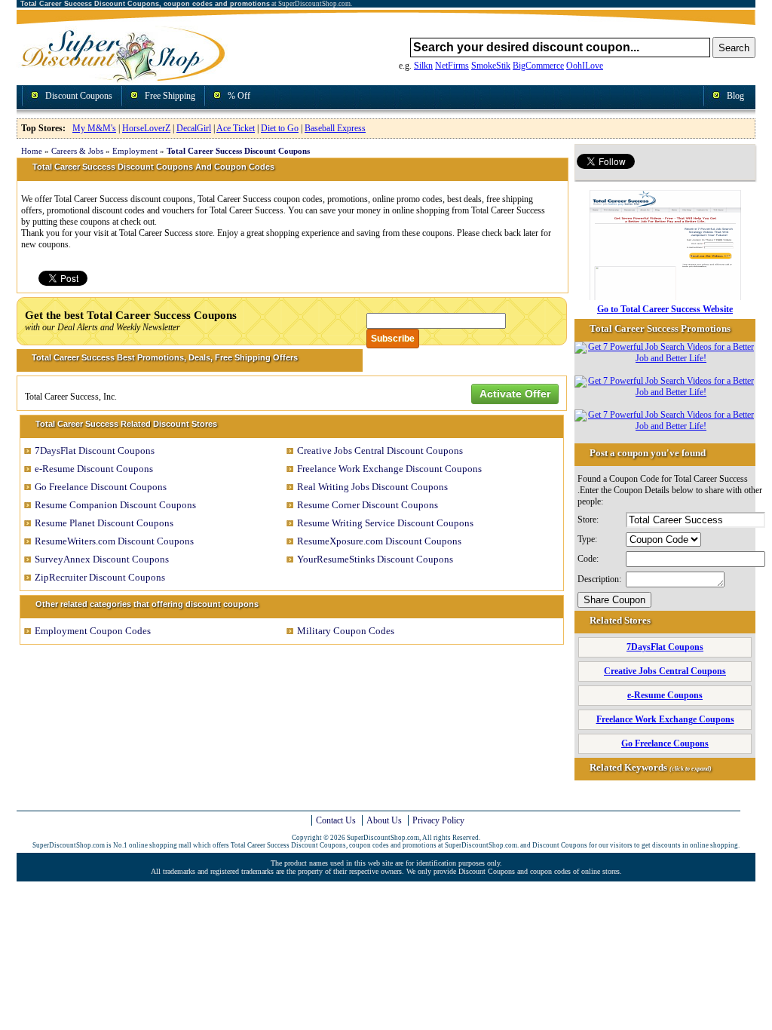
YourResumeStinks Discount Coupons (375, 559)
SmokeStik (490, 65)
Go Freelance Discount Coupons (101, 486)
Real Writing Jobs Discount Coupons (372, 486)
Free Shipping (170, 95)
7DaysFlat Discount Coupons (95, 450)
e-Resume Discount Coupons (94, 468)
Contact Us (336, 820)
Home (31, 150)
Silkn (423, 65)
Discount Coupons (78, 95)
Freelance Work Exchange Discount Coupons (389, 468)
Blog (735, 95)
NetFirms (452, 65)
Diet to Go (280, 128)
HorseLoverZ (146, 128)
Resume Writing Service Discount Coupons (385, 523)
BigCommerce (538, 65)
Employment (135, 150)
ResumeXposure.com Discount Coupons (379, 541)
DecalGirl (193, 128)
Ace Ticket (235, 128)
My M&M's (94, 128)
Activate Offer (514, 394)
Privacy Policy (438, 820)
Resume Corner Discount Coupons (367, 504)
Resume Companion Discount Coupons (115, 504)
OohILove (584, 65)
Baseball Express (335, 128)
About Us (384, 820)
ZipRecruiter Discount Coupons (100, 577)
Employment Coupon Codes (93, 630)
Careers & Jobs (77, 150)
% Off (239, 95)
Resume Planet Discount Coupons (104, 523)
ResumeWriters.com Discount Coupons (114, 541)
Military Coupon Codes (345, 630)
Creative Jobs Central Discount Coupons (380, 450)
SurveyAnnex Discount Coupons (102, 559)
